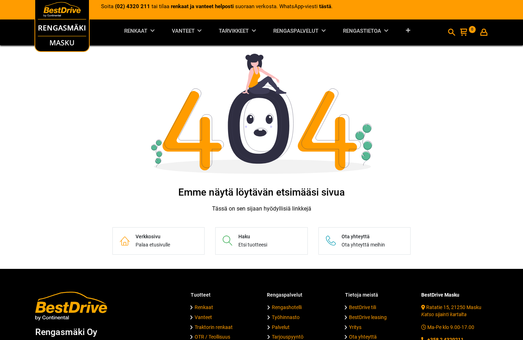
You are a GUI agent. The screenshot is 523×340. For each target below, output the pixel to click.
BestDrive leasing (368, 317)
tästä (325, 6)
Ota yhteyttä (363, 337)
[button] (408, 32)
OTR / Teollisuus (212, 337)
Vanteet (203, 317)
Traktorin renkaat (214, 327)
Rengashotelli (287, 307)
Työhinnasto (286, 317)
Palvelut (281, 327)
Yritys (355, 327)
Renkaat (204, 307)
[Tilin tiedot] (484, 33)
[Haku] (451, 33)
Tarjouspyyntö (287, 337)
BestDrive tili (362, 307)
